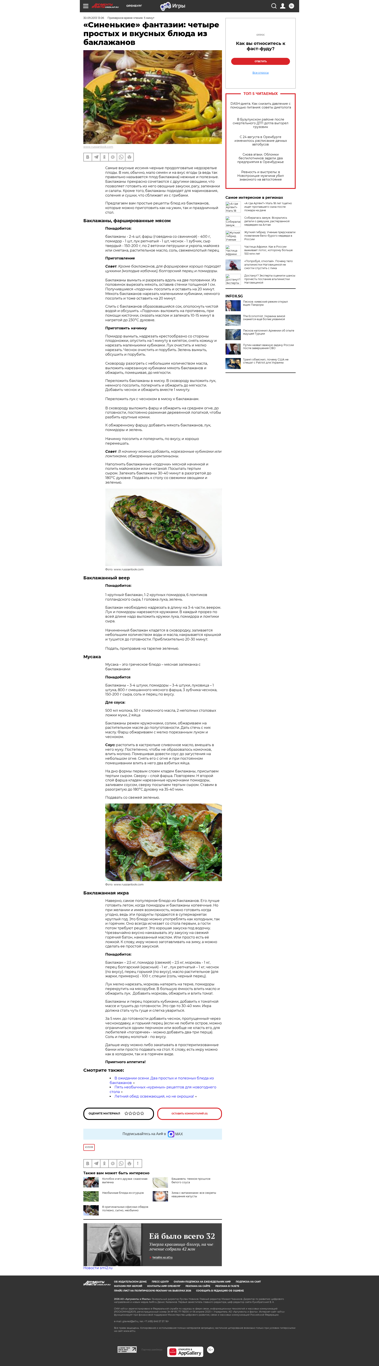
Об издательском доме (130, 1281)
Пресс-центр (160, 1281)
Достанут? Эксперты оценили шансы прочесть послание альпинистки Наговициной (269, 279)
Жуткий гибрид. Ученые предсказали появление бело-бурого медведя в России (269, 236)
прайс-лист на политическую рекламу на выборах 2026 (152, 1290)
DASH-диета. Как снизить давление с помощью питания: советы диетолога (260, 105)
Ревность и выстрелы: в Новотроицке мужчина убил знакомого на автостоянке (260, 175)
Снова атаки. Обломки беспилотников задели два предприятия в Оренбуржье (260, 158)
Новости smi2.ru (98, 1268)
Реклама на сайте (198, 1286)
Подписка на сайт (248, 1281)
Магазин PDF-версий (128, 1286)
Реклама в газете (227, 1286)
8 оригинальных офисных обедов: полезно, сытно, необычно (125, 1208)
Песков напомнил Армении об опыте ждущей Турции (268, 332)
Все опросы (260, 72)
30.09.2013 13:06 (93, 18)
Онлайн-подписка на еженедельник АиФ (202, 1281)
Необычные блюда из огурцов (123, 1192)
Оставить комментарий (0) (190, 1113)
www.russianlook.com (98, 146)
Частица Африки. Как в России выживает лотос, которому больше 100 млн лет (268, 250)
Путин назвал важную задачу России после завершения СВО (268, 347)
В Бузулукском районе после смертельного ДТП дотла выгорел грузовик (260, 123)
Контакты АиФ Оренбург (164, 1286)
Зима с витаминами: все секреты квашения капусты (194, 1194)
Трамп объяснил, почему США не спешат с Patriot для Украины (265, 361)
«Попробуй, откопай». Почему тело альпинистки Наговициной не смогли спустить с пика (268, 264)
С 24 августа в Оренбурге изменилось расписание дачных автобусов (260, 140)
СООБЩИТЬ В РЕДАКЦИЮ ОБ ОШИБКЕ (220, 1290)
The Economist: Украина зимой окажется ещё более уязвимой (264, 318)
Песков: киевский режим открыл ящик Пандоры (265, 303)
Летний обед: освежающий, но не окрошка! (154, 1096)
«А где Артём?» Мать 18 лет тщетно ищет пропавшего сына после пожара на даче (268, 207)
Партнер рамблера (151, 1349)
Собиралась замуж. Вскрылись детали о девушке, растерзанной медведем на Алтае (267, 221)
